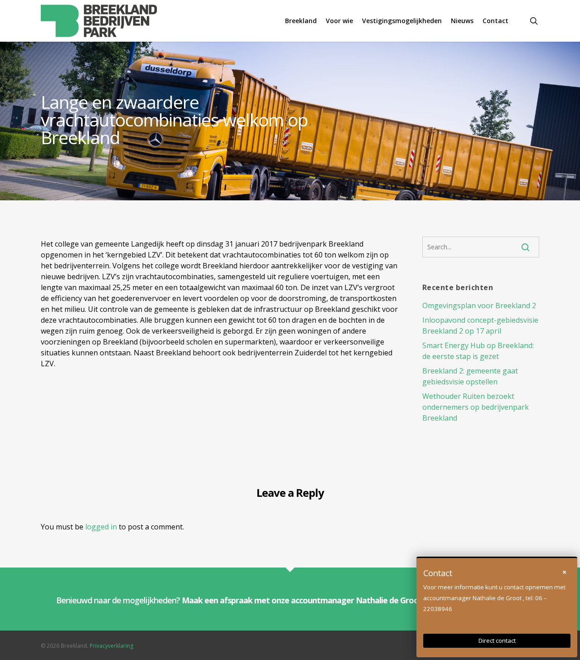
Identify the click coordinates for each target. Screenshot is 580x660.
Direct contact (497, 640)
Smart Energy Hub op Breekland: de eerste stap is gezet (478, 350)
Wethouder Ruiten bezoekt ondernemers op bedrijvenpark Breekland (475, 407)
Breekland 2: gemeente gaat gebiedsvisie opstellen (470, 376)
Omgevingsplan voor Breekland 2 (479, 306)
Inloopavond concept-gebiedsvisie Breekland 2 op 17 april (480, 325)
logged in (101, 527)
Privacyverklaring (111, 646)
